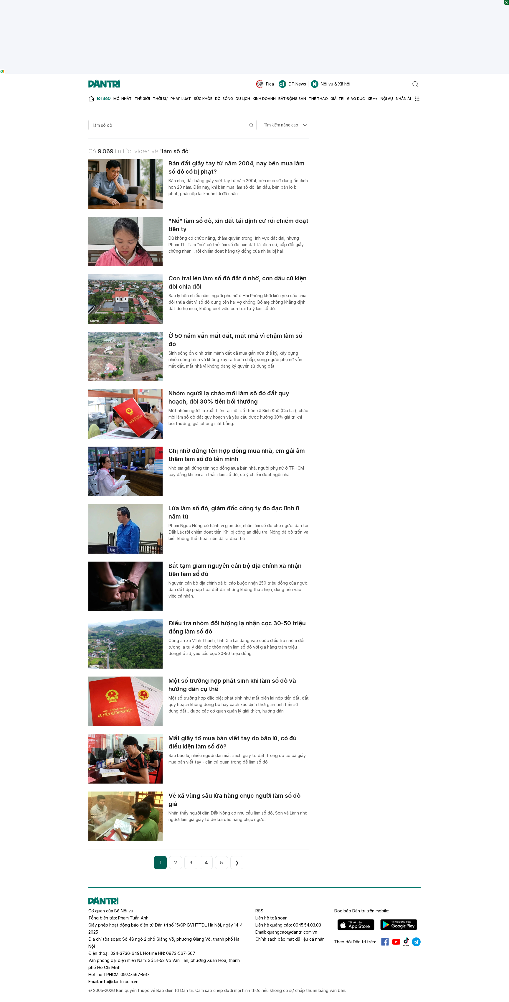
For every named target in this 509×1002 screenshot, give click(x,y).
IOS (356, 924)
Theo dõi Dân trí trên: (355, 941)
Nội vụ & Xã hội (335, 83)
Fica (270, 83)
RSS (259, 910)
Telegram (416, 941)
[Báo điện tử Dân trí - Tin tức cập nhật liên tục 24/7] (104, 84)
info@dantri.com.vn (119, 981)
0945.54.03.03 (307, 924)
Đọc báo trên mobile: (361, 910)
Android (398, 924)
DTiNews (297, 83)
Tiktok (406, 941)
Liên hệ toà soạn (271, 917)
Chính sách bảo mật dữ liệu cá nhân (290, 939)
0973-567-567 (180, 953)
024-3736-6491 (125, 953)
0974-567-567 (135, 974)
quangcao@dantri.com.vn (292, 931)
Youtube (396, 941)
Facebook (385, 941)
